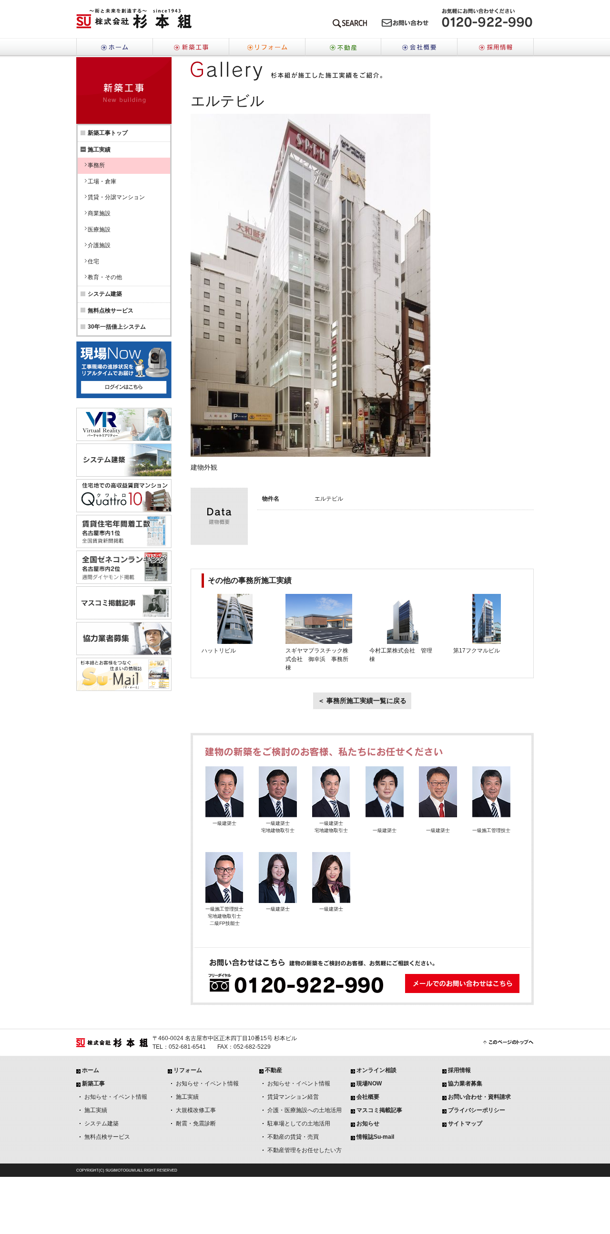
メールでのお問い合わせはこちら (405, 25)
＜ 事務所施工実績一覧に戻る (362, 700)
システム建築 (105, 294)
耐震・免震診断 (196, 1123)
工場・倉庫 (102, 181)
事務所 (96, 165)
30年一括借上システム (117, 326)
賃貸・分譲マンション (116, 197)
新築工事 (190, 47)
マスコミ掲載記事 (379, 1110)
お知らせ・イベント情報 (115, 1097)
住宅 (93, 261)
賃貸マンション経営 (293, 1097)
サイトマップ (465, 1123)
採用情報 (496, 47)
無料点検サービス (110, 310)
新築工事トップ (108, 133)
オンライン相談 (376, 1070)
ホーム (114, 47)
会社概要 (419, 47)
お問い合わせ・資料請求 (479, 1097)
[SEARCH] (350, 25)
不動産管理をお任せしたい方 (304, 1150)
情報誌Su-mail (375, 1137)
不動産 (343, 47)
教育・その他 (105, 277)
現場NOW (369, 1083)
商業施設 (99, 213)
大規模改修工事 (196, 1110)
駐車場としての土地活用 (298, 1123)
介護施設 (99, 245)
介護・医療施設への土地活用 (304, 1110)
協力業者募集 (465, 1083)
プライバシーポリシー (476, 1110)
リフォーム (267, 47)
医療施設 (99, 229)
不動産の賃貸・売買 (293, 1137)
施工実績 (95, 1110)
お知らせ (367, 1123)
